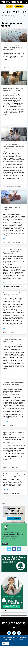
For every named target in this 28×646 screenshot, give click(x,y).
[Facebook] (14, 549)
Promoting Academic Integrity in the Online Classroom (13, 383)
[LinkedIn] (19, 549)
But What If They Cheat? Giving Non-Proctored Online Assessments (14, 251)
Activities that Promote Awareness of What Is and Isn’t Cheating (14, 146)
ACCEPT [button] (5, 643)
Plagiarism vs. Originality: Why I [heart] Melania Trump (13, 294)
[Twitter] (14, 633)
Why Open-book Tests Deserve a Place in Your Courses (14, 89)
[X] (9, 549)
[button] (21, 2)
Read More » (6, 63)
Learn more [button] (21, 639)
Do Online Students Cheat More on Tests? (12, 340)
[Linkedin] (19, 633)
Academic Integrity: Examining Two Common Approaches (14, 475)
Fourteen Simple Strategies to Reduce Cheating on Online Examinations (13, 47)
